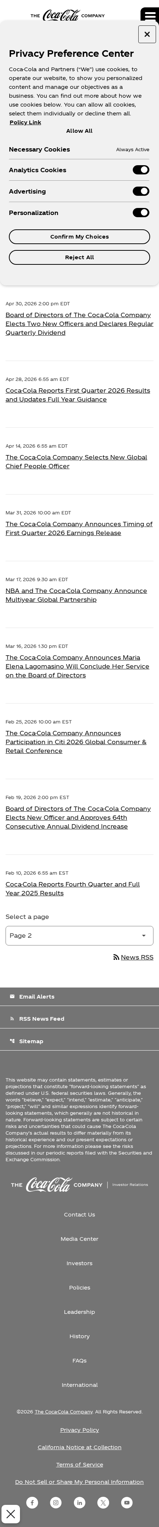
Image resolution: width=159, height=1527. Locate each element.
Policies (79, 1287)
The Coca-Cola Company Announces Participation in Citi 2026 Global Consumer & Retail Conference (76, 741)
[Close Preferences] (10, 1514)
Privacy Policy (79, 1430)
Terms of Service (79, 1464)
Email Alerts (32, 996)
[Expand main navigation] (150, 16)
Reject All (79, 257)
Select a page (27, 916)
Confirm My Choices (79, 236)
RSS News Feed (37, 1019)
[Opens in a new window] (32, 1503)
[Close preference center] (147, 34)
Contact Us (79, 1214)
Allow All (79, 130)
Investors (79, 1263)
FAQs (79, 1360)
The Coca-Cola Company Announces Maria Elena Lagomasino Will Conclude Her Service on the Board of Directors (77, 666)
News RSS (132, 957)
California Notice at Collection (80, 1447)
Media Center (79, 1239)
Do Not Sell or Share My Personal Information (79, 1482)
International (80, 1385)
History (80, 1336)
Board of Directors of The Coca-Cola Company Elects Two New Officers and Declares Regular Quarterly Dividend (79, 323)
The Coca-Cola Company (63, 1411)
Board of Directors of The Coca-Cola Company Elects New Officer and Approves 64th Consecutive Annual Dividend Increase (78, 817)
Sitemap (26, 1041)
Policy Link (25, 122)
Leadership (79, 1312)
